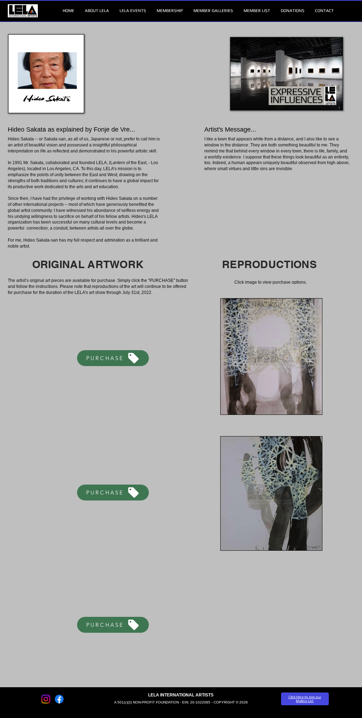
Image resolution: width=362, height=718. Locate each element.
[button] (97, 11)
